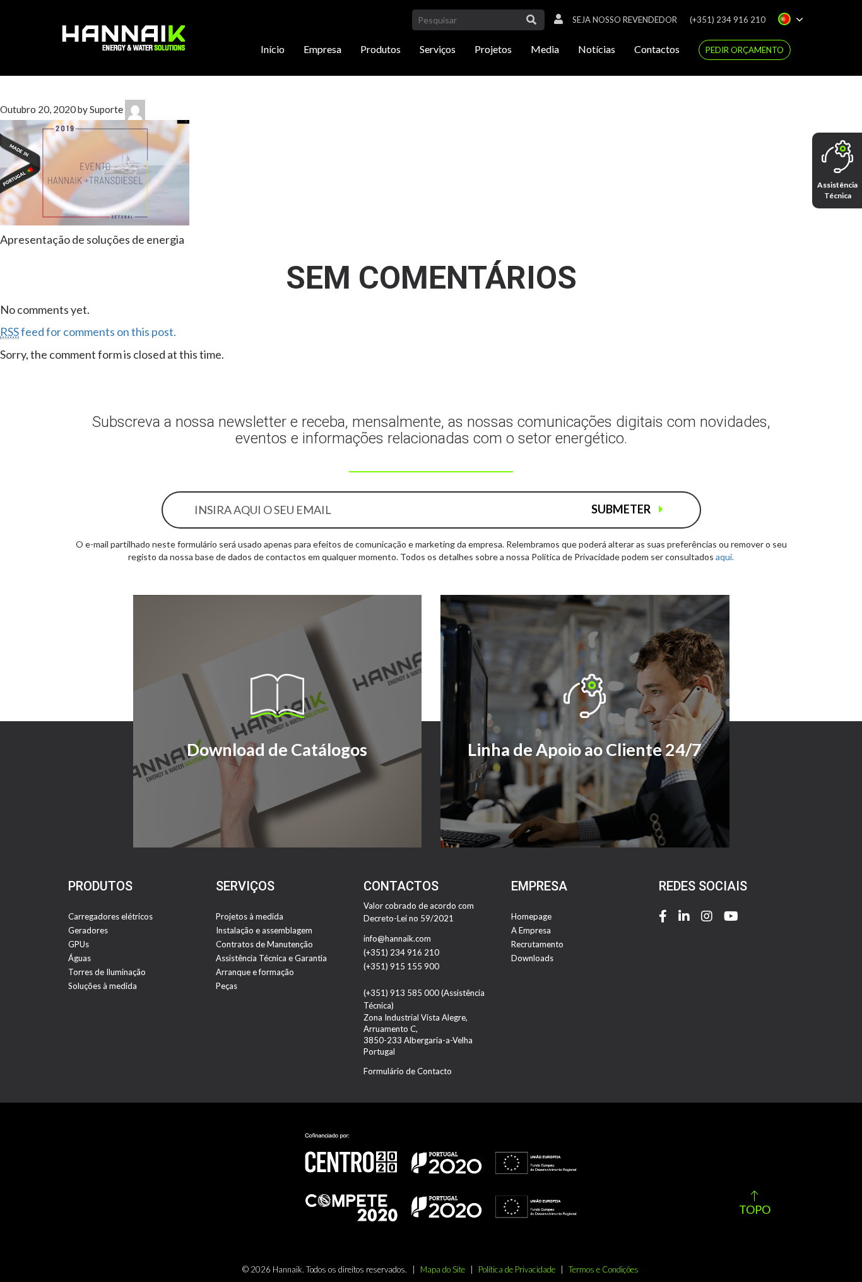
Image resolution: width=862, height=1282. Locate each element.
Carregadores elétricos (110, 916)
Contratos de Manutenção (264, 944)
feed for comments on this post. (88, 331)
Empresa (322, 49)
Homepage (531, 916)
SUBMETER (621, 509)
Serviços (438, 49)
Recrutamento (537, 944)
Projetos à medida (249, 916)
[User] (555, 20)
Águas (79, 958)
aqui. (725, 556)
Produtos (380, 49)
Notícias (596, 49)
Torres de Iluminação (107, 972)
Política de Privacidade (516, 1269)
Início (273, 49)
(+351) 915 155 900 (401, 966)
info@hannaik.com (397, 938)
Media (545, 49)
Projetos (493, 49)
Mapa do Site (442, 1269)
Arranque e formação (255, 972)
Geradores (88, 930)
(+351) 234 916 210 (727, 20)
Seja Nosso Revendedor (624, 20)
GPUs (78, 944)
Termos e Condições (604, 1269)
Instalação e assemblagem (264, 930)
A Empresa (531, 930)
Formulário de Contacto (407, 1071)
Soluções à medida (102, 986)
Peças (226, 986)
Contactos (657, 49)
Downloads (532, 958)
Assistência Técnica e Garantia (271, 958)
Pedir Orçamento (745, 50)
